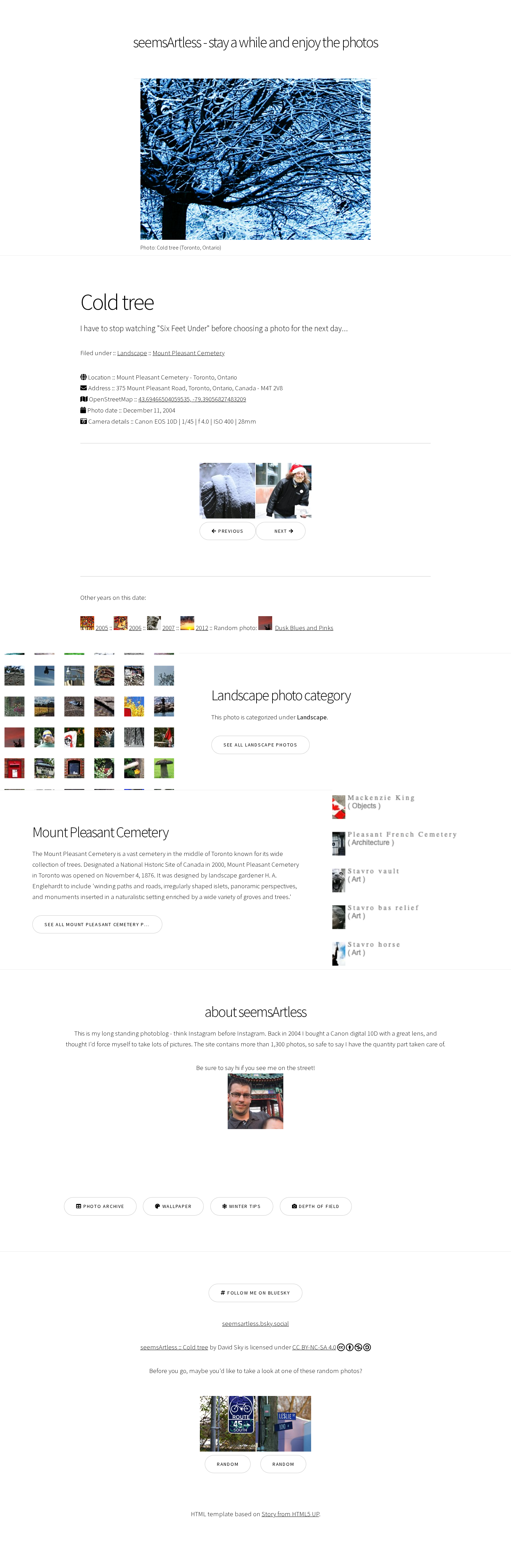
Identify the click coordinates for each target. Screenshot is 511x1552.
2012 (202, 628)
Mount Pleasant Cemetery (189, 353)
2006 (135, 628)
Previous (230, 531)
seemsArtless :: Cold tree (174, 1347)
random (228, 1464)
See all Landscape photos (261, 745)
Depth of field (318, 1206)
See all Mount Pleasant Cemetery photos (103, 924)
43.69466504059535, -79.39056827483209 (192, 399)
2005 (102, 628)
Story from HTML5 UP (290, 1514)
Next (278, 531)
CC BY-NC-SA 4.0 (314, 1347)
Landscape (132, 353)
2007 (168, 628)
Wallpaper (176, 1206)
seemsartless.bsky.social (255, 1324)
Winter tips (244, 1206)
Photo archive (103, 1206)
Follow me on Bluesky (258, 1293)
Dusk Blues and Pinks (304, 628)
